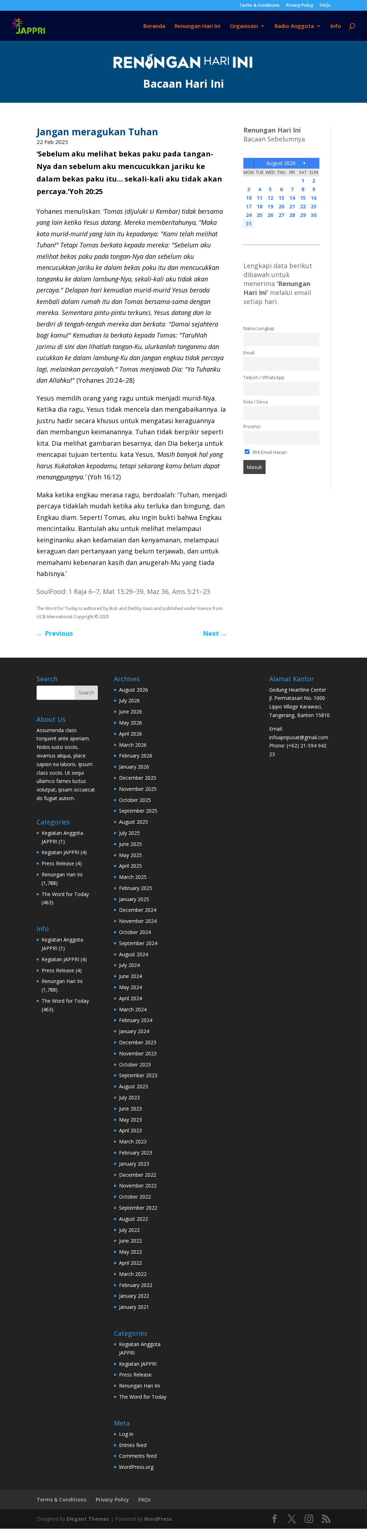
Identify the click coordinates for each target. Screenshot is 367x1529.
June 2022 (130, 1240)
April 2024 (130, 998)
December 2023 (137, 1042)
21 (292, 206)
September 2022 (138, 1207)
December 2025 (137, 777)
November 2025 (138, 788)
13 (281, 197)
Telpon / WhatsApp (264, 377)
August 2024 (133, 954)
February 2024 (135, 1020)
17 (249, 206)
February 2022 (135, 1285)
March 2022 (133, 1274)
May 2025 (130, 855)
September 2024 (138, 943)
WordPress (158, 1518)
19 (270, 206)
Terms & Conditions (259, 5)
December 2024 (137, 909)
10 (249, 197)
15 (303, 197)
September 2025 (138, 810)
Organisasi (244, 26)
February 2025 (135, 888)
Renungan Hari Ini (197, 26)
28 (292, 215)
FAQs (325, 5)
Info (335, 26)
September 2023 (138, 1075)
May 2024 (130, 987)
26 (270, 215)
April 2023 (130, 1130)
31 (249, 223)
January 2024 (134, 1031)
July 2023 (129, 1097)
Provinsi (252, 427)
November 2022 (138, 1185)
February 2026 (135, 755)
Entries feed (133, 1445)
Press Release (58, 863)
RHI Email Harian (269, 452)
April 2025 (130, 865)
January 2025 (134, 899)
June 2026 (130, 711)
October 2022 (135, 1196)
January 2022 (134, 1295)
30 (313, 215)
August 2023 (133, 1086)
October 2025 (135, 800)
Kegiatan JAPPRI (60, 852)
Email (248, 353)
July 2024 (129, 965)
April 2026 (130, 733)
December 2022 (137, 1174)
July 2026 (129, 700)
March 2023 (133, 1141)
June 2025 (130, 844)
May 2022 (130, 1251)
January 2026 (134, 766)
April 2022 (130, 1262)
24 (249, 215)
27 (281, 215)
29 (303, 215)
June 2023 (130, 1108)
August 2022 (133, 1218)
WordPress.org (136, 1466)
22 (303, 206)
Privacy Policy (299, 5)
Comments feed (138, 1455)
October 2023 (135, 1064)
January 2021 (134, 1306)
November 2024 (138, 921)
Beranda (154, 26)
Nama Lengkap (259, 328)
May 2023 (130, 1119)
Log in (126, 1434)
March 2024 (133, 1009)
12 (270, 197)
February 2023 (135, 1152)
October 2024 (135, 932)
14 (292, 197)
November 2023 (138, 1053)
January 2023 (134, 1163)
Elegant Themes (88, 1518)
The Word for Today (65, 894)
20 (281, 206)
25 (259, 215)
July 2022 (129, 1229)
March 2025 (133, 877)
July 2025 (129, 832)
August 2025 (133, 821)
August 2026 (281, 163)
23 (313, 206)
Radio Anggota (294, 26)
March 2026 (133, 744)
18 (259, 206)
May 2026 (130, 722)
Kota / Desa (255, 402)
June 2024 (130, 976)
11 (259, 197)
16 (313, 197)
